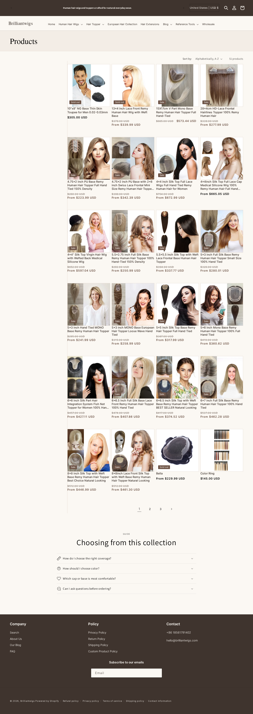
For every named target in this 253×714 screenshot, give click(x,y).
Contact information (159, 701)
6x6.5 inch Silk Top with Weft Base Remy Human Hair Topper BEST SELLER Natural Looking (177, 404)
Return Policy (96, 638)
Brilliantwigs (27, 701)
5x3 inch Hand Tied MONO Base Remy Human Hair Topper (88, 329)
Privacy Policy (97, 632)
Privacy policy (91, 701)
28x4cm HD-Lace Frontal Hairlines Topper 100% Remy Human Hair (219, 112)
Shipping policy (135, 701)
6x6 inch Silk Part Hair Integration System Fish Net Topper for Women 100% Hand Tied (87, 404)
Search (14, 632)
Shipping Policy (98, 645)
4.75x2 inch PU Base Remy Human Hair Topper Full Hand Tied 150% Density (87, 185)
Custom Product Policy (103, 651)
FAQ (12, 651)
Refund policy (71, 701)
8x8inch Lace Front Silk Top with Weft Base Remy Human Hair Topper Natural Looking (131, 477)
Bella (159, 473)
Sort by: (187, 58)
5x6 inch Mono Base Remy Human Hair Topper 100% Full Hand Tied (220, 331)
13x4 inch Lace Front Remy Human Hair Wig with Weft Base (130, 112)
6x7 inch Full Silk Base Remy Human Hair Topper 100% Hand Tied (221, 404)
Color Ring (207, 473)
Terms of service (112, 701)
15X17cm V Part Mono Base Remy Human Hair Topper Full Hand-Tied (176, 112)
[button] (226, 8)
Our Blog (15, 645)
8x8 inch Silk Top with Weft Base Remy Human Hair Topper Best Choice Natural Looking (88, 477)
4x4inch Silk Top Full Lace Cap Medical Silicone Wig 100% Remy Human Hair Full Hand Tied (221, 185)
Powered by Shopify (47, 701)
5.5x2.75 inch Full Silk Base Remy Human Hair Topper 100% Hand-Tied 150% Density (133, 258)
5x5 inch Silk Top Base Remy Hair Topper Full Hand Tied (175, 329)
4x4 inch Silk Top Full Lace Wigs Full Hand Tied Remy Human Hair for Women (174, 185)
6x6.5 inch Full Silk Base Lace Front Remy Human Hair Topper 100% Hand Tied (133, 404)
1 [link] (139, 509)
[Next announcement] (183, 8)
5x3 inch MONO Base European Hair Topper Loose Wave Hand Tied (133, 331)
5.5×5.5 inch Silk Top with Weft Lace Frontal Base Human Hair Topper (177, 258)
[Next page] (171, 509)
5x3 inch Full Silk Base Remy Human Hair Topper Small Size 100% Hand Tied (220, 258)
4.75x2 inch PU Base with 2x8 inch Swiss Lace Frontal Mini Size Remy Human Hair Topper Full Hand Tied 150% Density (132, 185)
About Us (16, 638)
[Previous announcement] (11, 8)
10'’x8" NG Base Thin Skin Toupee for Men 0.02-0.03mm (87, 110)
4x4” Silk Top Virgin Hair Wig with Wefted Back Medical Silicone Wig (87, 258)
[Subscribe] (157, 673)
